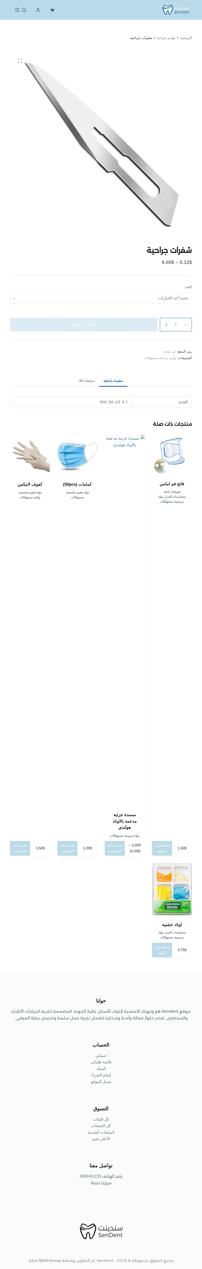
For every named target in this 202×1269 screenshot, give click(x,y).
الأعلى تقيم (101, 1139)
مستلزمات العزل (175, 496)
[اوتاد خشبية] (172, 889)
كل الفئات (101, 1119)
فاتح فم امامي (172, 484)
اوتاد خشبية (172, 924)
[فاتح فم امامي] (172, 454)
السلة (101, 1069)
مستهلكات (151, 358)
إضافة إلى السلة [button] (162, 848)
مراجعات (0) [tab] (87, 381)
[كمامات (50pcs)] (77, 455)
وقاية (37, 497)
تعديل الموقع (101, 1082)
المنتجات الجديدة (101, 1132)
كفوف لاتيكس (30, 484)
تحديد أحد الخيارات (114, 848)
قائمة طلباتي (101, 1062)
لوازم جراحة (168, 358)
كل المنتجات (101, 1126)
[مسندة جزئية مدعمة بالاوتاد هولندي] (125, 620)
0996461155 (90, 1176)
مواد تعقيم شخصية (78, 492)
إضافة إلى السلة (83, 324)
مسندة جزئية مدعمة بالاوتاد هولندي (125, 821)
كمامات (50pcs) (77, 484)
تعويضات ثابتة (172, 491)
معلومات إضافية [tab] (113, 381)
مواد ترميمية (132, 835)
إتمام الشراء (101, 1075)
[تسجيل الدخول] (38, 10)
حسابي (101, 1055)
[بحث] (24, 10)
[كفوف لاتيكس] (30, 455)
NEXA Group (50, 1260)
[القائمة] (17, 10)
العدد (188, 286)
